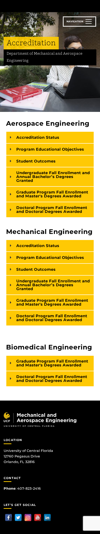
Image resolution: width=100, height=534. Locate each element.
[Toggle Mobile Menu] (95, 5)
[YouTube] (37, 517)
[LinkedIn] (47, 517)
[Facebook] (8, 517)
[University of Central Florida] (37, 6)
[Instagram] (28, 517)
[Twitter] (18, 517)
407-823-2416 (29, 488)
